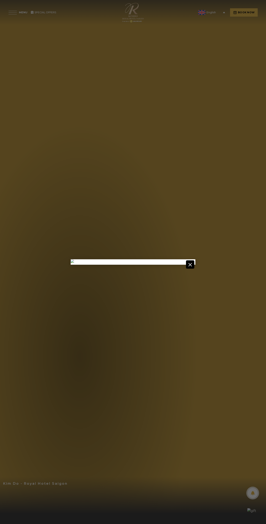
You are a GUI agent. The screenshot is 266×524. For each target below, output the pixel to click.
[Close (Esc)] (190, 264)
